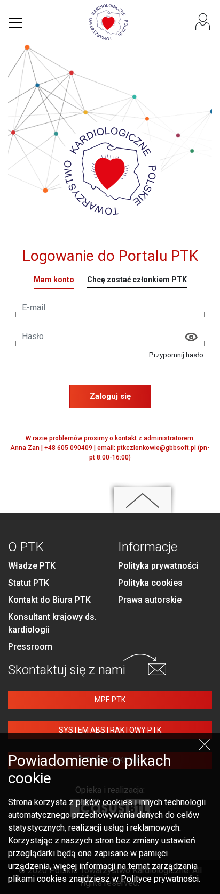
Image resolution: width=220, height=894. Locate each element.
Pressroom (30, 647)
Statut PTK (28, 583)
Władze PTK (32, 566)
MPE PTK (110, 699)
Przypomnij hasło (176, 354)
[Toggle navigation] (15, 22)
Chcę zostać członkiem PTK (137, 279)
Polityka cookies (150, 583)
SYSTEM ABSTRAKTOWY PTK (110, 730)
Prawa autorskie (150, 600)
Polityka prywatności (158, 566)
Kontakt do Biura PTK (49, 600)
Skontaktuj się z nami (66, 669)
